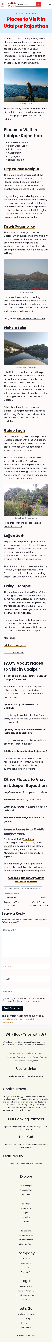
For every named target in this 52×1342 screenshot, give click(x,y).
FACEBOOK (14, 878)
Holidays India (32, 1060)
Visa (41, 1076)
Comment (9, 930)
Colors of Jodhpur (14, 652)
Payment (21, 1057)
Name (7, 966)
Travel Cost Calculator (26, 1314)
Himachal (26, 1217)
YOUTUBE (32, 881)
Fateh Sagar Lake (19, 226)
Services (26, 1267)
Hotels (21, 1076)
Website (7, 991)
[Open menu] (49, 4)
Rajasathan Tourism (31, 888)
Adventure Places (26, 1244)
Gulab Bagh (14, 430)
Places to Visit (12, 888)
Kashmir (26, 1221)
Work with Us (26, 1272)
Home (12, 1053)
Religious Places (26, 1235)
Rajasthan (21, 14)
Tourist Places (10, 1144)
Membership (26, 1147)
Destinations (27, 1053)
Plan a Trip (26, 1318)
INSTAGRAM (27, 878)
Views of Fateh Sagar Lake (30, 318)
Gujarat (8, 845)
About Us (38, 1053)
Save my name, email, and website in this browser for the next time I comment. (25, 999)
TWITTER (39, 878)
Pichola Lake (15, 327)
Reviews (43, 1057)
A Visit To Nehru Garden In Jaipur (39, 902)
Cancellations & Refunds (26, 1295)
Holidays (13, 1076)
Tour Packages (23, 1144)
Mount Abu (28, 839)
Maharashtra (26, 1208)
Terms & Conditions (26, 1291)
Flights (29, 1076)
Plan (45, 1144)
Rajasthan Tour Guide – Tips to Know (12, 904)
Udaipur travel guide (15, 645)
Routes (39, 1144)
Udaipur (32, 14)
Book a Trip (26, 1323)
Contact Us (10, 1057)
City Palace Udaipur (21, 169)
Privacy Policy (32, 1057)
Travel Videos (19, 1060)
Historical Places (26, 1239)
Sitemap (26, 1299)
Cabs (35, 1076)
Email (6, 979)
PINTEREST (20, 881)
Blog (18, 1053)
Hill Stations (26, 1231)
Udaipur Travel (12, 894)
